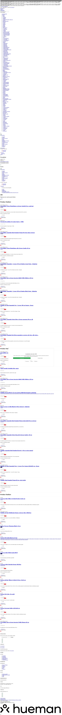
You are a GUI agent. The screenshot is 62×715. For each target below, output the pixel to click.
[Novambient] (2, 135)
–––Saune (3, 104)
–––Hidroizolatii (4, 79)
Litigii (3, 676)
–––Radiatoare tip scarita (5, 89)
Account (1, 182)
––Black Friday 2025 (5, 101)
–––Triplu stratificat (5, 95)
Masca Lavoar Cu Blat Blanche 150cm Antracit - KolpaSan (14, 406)
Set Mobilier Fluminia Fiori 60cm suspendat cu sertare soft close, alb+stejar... (19, 335)
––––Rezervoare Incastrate (6, 33)
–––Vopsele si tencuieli (5, 83)
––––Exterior (4, 80)
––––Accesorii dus (5, 56)
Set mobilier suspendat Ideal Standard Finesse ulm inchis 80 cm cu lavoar (18, 420)
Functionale (27, 361)
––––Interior (4, 81)
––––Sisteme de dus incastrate (6, 53)
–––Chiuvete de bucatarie (5, 62)
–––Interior (3, 91)
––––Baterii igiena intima (5, 47)
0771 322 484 (2, 647)
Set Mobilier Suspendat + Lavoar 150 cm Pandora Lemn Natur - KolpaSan (18, 264)
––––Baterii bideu (4, 45)
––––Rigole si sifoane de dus (6, 60)
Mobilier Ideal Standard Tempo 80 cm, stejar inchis (13, 480)
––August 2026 (4, 122)
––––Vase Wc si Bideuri (5, 107)
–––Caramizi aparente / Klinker (6, 99)
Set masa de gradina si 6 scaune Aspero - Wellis (12, 221)
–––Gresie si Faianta (5, 123)
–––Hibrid (3, 96)
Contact (3, 667)
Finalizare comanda (6, 161)
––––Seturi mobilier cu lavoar (6, 72)
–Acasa (3, 15)
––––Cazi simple (4, 39)
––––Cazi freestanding (5, 38)
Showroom (3, 666)
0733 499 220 (12, 7)
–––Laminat (4, 93)
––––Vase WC (4, 28)
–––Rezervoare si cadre (5, 32)
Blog (3, 668)
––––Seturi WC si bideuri (5, 31)
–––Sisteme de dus (5, 51)
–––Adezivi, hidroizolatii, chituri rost (7, 19)
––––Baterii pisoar (4, 46)
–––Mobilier (4, 18)
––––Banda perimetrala (5, 82)
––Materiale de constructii (6, 76)
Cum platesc (4, 655)
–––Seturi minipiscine (5, 68)
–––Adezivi (4, 78)
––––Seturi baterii (4, 50)
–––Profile (3, 26)
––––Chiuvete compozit (5, 63)
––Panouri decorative (5, 98)
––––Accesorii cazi (5, 40)
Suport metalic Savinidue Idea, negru (9, 368)
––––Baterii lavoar (4, 43)
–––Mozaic (3, 24)
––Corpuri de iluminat (5, 90)
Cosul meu (4, 151)
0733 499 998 (2, 646)
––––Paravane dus (4, 108)
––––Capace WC (4, 29)
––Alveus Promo (4, 112)
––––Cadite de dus (5, 59)
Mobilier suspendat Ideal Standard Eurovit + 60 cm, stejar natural (16, 450)
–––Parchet (3, 20)
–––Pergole (3, 75)
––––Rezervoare (4, 109)
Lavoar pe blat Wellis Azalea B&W (9, 552)
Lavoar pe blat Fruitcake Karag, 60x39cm (10, 564)
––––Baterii (4, 117)
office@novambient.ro (4, 6)
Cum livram (4, 656)
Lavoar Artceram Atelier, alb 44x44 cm (10, 608)
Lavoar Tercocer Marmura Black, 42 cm (10, 526)
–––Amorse (4, 84)
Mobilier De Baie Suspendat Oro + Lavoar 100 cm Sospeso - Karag (16, 305)
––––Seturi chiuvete (5, 65)
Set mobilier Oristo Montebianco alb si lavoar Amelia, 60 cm (15, 248)
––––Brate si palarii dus (5, 54)
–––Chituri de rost (4, 77)
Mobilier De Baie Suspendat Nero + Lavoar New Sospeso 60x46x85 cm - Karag (19, 466)
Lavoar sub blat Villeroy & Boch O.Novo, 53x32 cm (13, 580)
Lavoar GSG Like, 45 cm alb (7, 594)
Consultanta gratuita (5, 659)
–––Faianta (3, 23)
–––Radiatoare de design (5, 88)
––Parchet (3, 92)
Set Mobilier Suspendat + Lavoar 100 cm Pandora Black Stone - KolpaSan (18, 291)
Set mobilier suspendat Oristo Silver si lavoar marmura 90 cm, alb (16, 319)
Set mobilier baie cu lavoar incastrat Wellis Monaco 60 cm (14, 622)
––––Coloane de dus (5, 52)
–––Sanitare (4, 105)
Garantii (3, 665)
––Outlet (3, 16)
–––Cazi (3, 37)
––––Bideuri (4, 30)
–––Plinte (3, 25)
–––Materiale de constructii (6, 111)
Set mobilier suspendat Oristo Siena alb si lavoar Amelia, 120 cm (16, 435)
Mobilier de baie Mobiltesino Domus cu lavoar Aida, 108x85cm (15, 512)
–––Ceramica (4, 17)
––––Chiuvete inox (5, 64)
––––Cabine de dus (5, 58)
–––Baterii (3, 42)
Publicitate (36, 361)
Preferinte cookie (2, 632)
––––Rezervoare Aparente (6, 34)
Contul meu (2, 9)
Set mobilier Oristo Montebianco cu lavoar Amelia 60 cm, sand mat (16, 206)
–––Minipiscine (4, 67)
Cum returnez (4, 657)
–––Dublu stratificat (5, 94)
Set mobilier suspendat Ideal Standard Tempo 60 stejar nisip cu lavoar (17, 232)
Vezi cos (1, 161)
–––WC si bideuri (4, 27)
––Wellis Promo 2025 (5, 21)
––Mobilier (3, 70)
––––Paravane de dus (5, 57)
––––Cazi (3, 106)
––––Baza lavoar (4, 73)
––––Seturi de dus (4, 55)
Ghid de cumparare (5, 658)
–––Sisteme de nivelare (5, 85)
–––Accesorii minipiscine (5, 69)
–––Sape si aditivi (4, 86)
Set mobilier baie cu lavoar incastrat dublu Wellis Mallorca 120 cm (16, 278)
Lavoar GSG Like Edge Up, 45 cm (8, 537)
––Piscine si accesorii (5, 66)
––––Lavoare (4, 110)
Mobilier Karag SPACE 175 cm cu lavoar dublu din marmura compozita (18, 392)
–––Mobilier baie (4, 71)
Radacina (3, 14)
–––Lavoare (4, 41)
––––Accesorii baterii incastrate (6, 49)
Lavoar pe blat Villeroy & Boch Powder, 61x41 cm (12, 498)
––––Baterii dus (4, 44)
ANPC (3, 675)
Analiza (32, 361)
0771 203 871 (12, 650)
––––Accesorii (4, 36)
